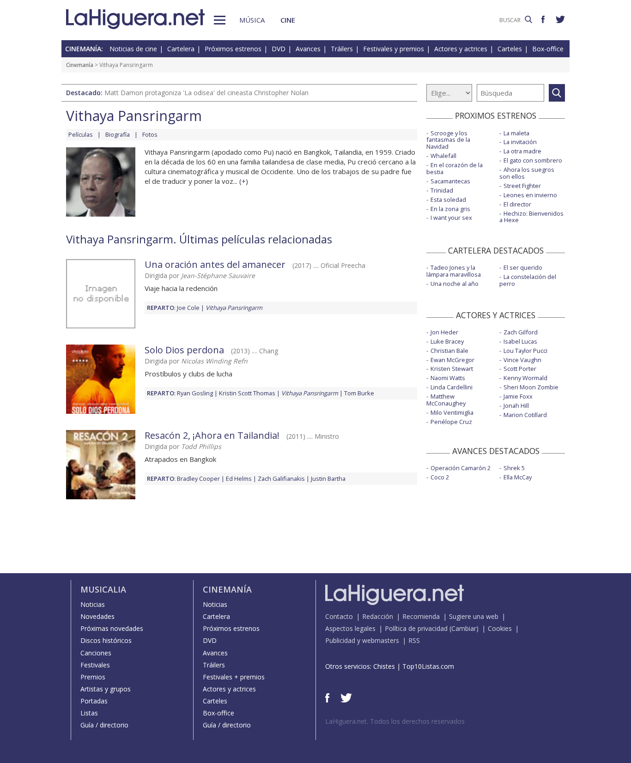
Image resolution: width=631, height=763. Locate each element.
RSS (414, 640)
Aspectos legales (350, 628)
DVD (278, 48)
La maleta (516, 133)
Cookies (500, 628)
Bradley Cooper (198, 478)
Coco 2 (440, 477)
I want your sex (451, 217)
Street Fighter (522, 186)
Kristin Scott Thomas (247, 393)
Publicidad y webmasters (362, 640)
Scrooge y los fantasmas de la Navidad (448, 140)
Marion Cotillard (525, 415)
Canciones (95, 652)
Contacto (339, 616)
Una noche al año (455, 283)
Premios (92, 676)
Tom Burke (359, 393)
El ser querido (523, 267)
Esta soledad (448, 199)
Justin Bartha (328, 478)
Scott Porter (520, 368)
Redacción (377, 616)
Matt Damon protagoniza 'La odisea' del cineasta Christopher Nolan (206, 92)
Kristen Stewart (452, 368)
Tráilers (342, 48)
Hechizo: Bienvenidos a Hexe (531, 216)
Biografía (117, 134)
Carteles (510, 48)
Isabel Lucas (520, 341)
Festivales (95, 664)
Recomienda (421, 616)
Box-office (548, 48)
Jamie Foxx (518, 396)
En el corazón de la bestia (454, 168)
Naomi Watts (448, 378)
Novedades (97, 616)
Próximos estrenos (233, 48)
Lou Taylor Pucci (525, 350)
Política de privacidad (416, 628)
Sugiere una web (473, 616)
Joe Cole (188, 307)
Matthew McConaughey (446, 399)
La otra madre (522, 151)
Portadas (94, 700)
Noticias (92, 604)
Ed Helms (239, 478)
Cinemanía (79, 65)
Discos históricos (106, 640)
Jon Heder (444, 332)
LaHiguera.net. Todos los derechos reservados (395, 721)
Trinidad (442, 190)
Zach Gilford (521, 332)
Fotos (150, 134)
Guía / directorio (104, 725)
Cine (287, 19)
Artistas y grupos (105, 688)
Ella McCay (518, 477)
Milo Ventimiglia (452, 412)
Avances (308, 48)
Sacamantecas (450, 181)
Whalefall (443, 155)
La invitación (520, 142)
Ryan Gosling (195, 393)
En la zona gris (450, 209)
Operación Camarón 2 (461, 468)
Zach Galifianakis (281, 478)
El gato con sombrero (533, 160)
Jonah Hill (516, 405)
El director (517, 204)
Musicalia (103, 589)
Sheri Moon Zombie (531, 387)
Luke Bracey (447, 341)
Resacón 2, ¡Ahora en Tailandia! (212, 435)
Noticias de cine (133, 48)
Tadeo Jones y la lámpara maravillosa (453, 271)
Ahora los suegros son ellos (526, 173)
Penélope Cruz (451, 422)
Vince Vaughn (522, 360)
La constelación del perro (527, 280)
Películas (80, 134)
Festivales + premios (234, 676)
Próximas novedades (111, 628)
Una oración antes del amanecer (215, 264)
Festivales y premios (393, 48)
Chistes (384, 666)
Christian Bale (449, 350)
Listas (89, 712)
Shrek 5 (514, 468)
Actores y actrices (460, 48)
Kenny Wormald (525, 378)
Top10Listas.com (428, 666)
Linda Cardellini (452, 387)
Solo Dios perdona (184, 350)
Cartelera (180, 48)
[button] (219, 20)
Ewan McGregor (452, 360)
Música (252, 19)
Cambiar (463, 628)
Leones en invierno (530, 195)
